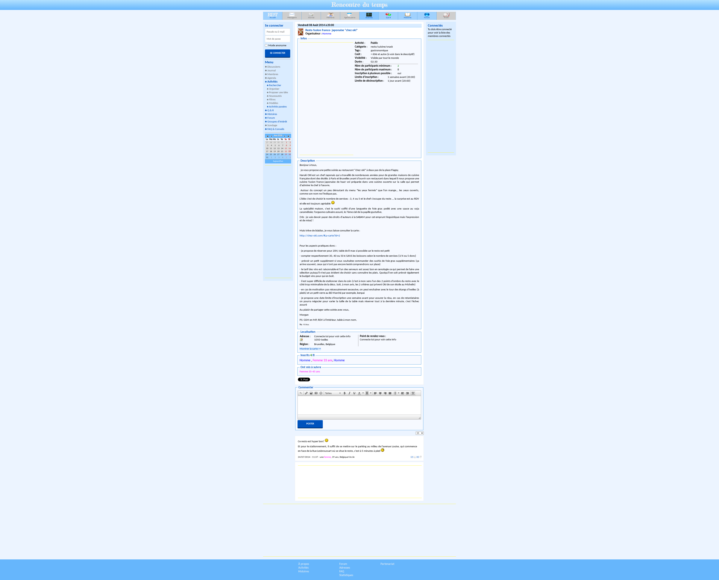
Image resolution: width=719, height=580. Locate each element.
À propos (303, 564)
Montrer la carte (310, 348)
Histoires (407, 18)
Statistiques (346, 575)
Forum (427, 18)
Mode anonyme (277, 45)
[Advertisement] (278, 222)
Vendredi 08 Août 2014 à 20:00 (316, 25)
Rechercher (275, 85)
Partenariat (387, 564)
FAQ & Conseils (275, 129)
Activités (369, 18)
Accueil (273, 15)
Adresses (344, 567)
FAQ (341, 571)
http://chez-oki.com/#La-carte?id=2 (320, 235)
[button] (300, 393)
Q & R (388, 18)
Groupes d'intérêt (277, 121)
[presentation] (300, 393)
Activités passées (278, 106)
